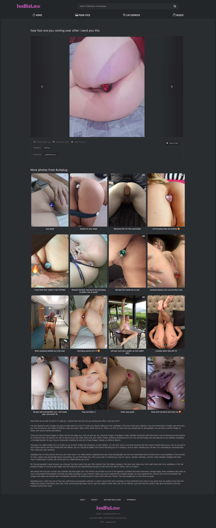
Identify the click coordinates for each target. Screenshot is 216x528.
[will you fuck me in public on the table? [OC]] (127, 322)
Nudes (180, 15)
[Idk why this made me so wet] (127, 261)
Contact (94, 500)
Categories (133, 15)
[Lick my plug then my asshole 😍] (166, 200)
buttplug (47, 148)
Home (39, 15)
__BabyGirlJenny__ (50, 155)
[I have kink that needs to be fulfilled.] (49, 261)
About (82, 500)
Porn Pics (84, 15)
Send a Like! (173, 143)
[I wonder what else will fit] (166, 322)
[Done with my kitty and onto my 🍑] (166, 383)
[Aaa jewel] (49, 200)
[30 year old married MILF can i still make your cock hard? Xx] (49, 383)
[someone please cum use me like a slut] (166, 261)
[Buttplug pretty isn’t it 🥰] (88, 322)
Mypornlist (131, 500)
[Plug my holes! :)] (88, 383)
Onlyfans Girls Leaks (112, 500)
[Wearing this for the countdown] (127, 200)
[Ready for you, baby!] (88, 200)
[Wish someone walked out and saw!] (49, 322)
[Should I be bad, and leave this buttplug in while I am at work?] (88, 261)
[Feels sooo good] (127, 383)
